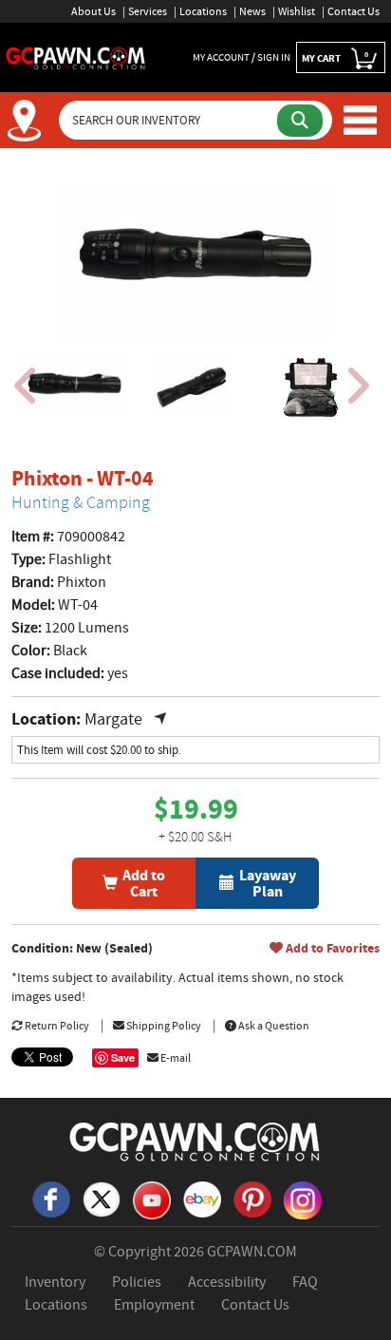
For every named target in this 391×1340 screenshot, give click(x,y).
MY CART (335, 57)
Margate (125, 719)
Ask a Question (272, 1025)
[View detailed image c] (310, 386)
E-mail (174, 1058)
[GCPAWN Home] (195, 1140)
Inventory (55, 1282)
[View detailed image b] (192, 386)
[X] (102, 1197)
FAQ (305, 1282)
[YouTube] (152, 1198)
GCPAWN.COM (252, 1251)
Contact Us (353, 11)
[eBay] (202, 1197)
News (252, 11)
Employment (154, 1304)
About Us (93, 11)
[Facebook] (51, 1197)
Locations (203, 11)
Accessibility (227, 1282)
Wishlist (296, 11)
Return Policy (56, 1025)
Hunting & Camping (80, 502)
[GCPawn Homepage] (76, 57)
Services (147, 11)
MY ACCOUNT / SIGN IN (241, 57)
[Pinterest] (252, 1197)
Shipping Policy (162, 1025)
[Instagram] (303, 1198)
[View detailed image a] (73, 386)
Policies (136, 1282)
